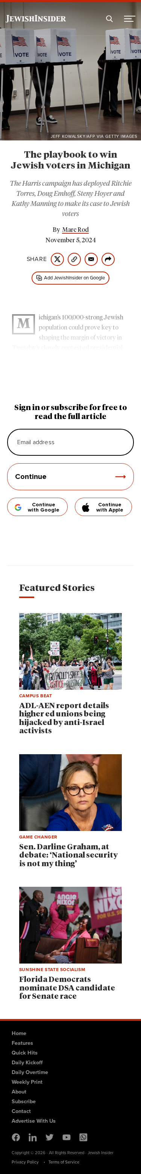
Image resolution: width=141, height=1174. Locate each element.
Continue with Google (43, 507)
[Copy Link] (74, 259)
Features (22, 1043)
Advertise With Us (34, 1121)
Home (19, 1033)
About (19, 1091)
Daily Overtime (30, 1072)
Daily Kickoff (27, 1062)
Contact (21, 1111)
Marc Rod (75, 230)
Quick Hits (25, 1053)
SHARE (37, 259)
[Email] (91, 259)
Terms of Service (64, 1162)
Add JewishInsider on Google (74, 277)
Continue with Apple (109, 507)
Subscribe (24, 1101)
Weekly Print (27, 1082)
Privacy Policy (25, 1162)
